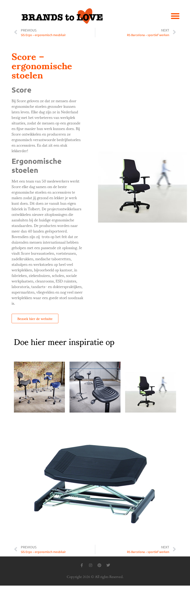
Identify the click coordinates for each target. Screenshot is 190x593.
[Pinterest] (99, 565)
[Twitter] (108, 565)
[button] (175, 16)
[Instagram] (90, 565)
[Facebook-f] (82, 565)
